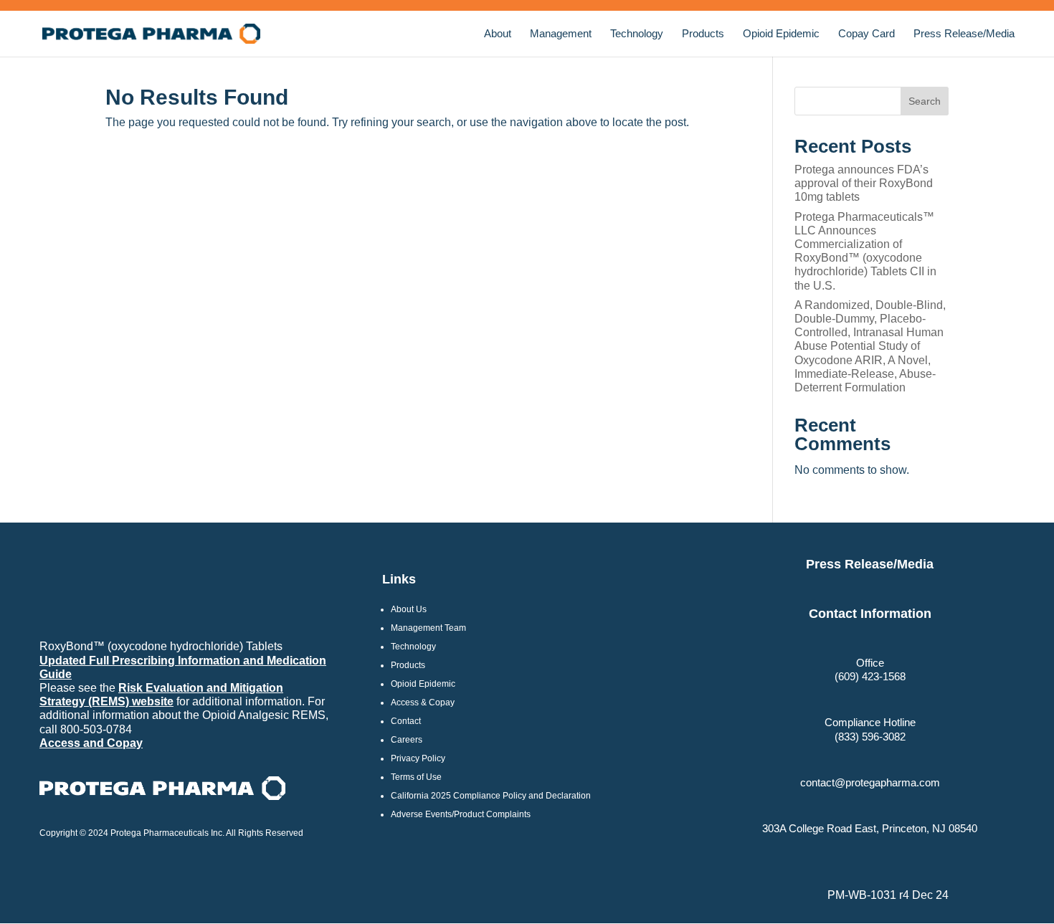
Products (703, 34)
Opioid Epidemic (781, 34)
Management (561, 34)
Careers (406, 740)
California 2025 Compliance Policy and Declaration (491, 796)
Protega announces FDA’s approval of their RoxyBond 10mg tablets (863, 183)
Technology (636, 34)
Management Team (428, 628)
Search (924, 101)
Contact (406, 721)
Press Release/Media (964, 34)
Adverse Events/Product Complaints (461, 814)
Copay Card (866, 34)
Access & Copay (423, 702)
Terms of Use (416, 777)
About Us (409, 609)
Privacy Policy (418, 758)
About (497, 34)
